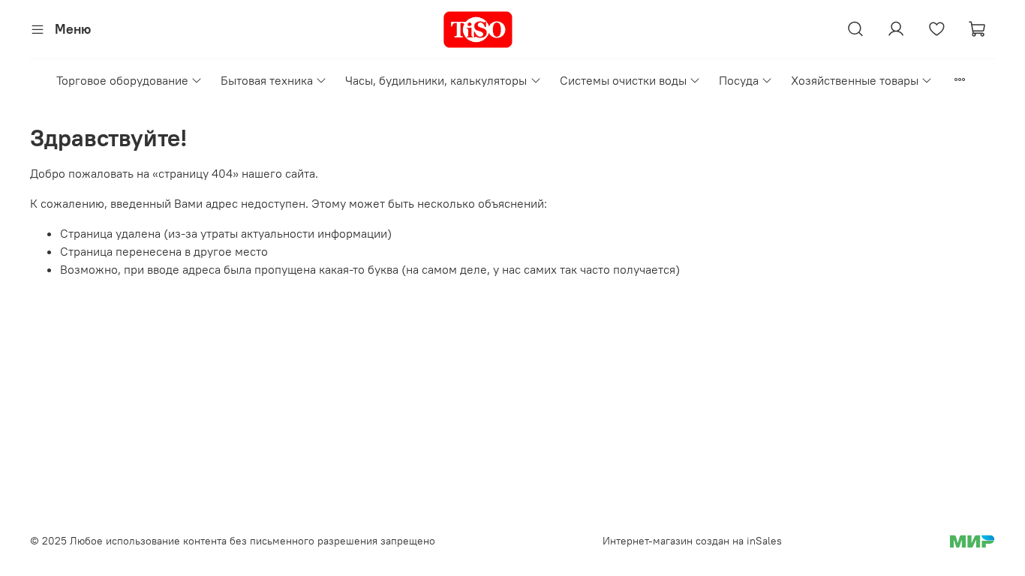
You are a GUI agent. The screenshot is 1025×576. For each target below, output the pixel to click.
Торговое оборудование (122, 80)
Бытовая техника (267, 80)
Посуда (739, 80)
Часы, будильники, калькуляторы (436, 80)
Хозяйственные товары (854, 80)
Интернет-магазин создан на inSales (692, 541)
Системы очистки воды (623, 80)
